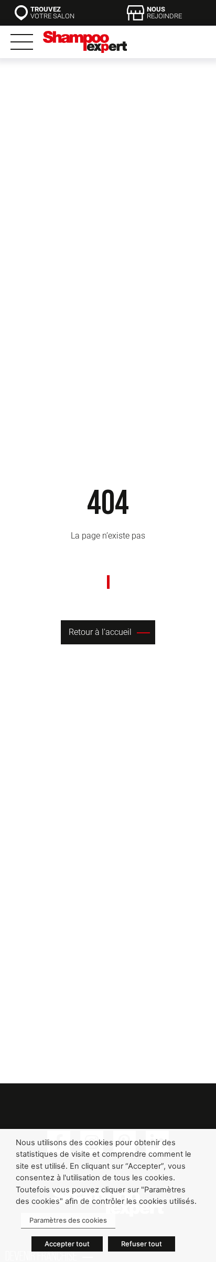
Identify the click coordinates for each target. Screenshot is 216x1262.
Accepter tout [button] (67, 1243)
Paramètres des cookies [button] (68, 1220)
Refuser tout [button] (141, 1243)
